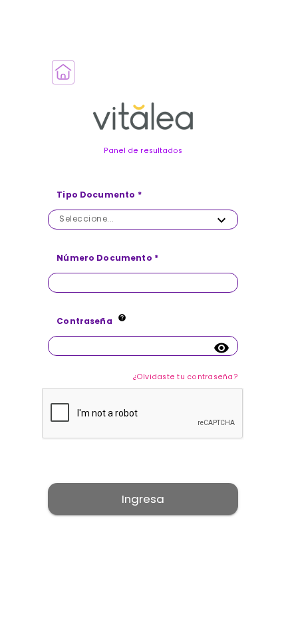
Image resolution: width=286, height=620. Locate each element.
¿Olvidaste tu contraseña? (185, 377)
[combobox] (131, 218)
